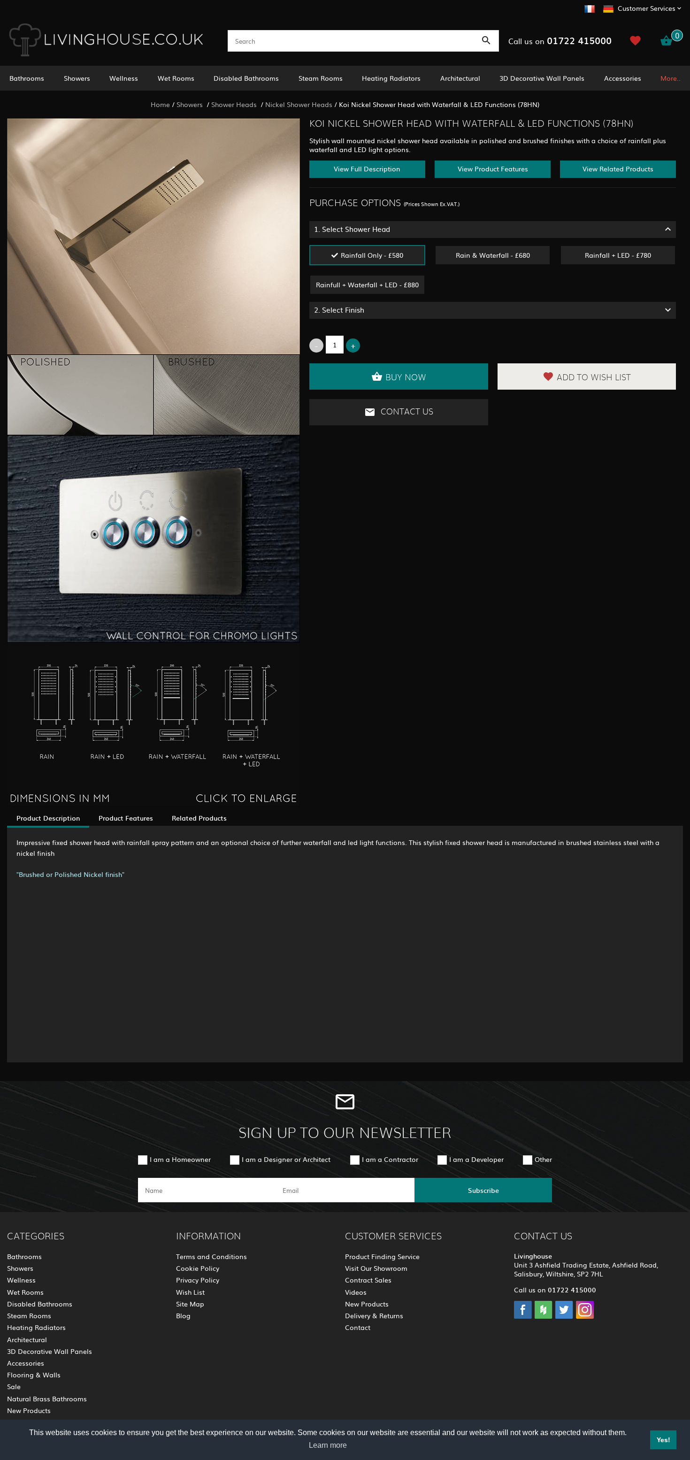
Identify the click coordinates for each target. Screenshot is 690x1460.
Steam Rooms (321, 78)
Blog (183, 1315)
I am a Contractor (390, 1159)
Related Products (199, 818)
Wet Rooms (176, 78)
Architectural (460, 78)
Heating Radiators (391, 78)
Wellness (123, 78)
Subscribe (483, 1190)
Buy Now (405, 378)
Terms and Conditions (211, 1256)
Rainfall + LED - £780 (618, 255)
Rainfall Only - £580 (372, 255)
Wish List (190, 1292)
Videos (356, 1292)
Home (160, 104)
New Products (29, 1410)
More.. (670, 78)
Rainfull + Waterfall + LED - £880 (367, 284)
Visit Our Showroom (376, 1268)
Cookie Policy (197, 1268)
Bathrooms (26, 78)
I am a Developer (476, 1159)
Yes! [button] (663, 1440)
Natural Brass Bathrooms (47, 1398)
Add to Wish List (594, 378)
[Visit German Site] (608, 7)
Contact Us (405, 412)
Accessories (622, 78)
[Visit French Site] (589, 7)
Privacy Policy (197, 1279)
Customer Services (646, 8)
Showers (77, 78)
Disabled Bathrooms (246, 78)
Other (543, 1159)
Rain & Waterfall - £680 (493, 255)
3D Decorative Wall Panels (541, 78)
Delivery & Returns (374, 1315)
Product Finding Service (382, 1256)
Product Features (126, 818)
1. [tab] (352, 228)
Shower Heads (235, 104)
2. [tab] (339, 309)
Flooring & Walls (34, 1374)
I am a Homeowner (180, 1159)
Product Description (48, 818)
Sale (14, 1386)
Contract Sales (368, 1279)
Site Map (190, 1303)
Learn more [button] (328, 1445)
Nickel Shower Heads (298, 104)
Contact (357, 1327)
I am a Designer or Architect (286, 1159)
